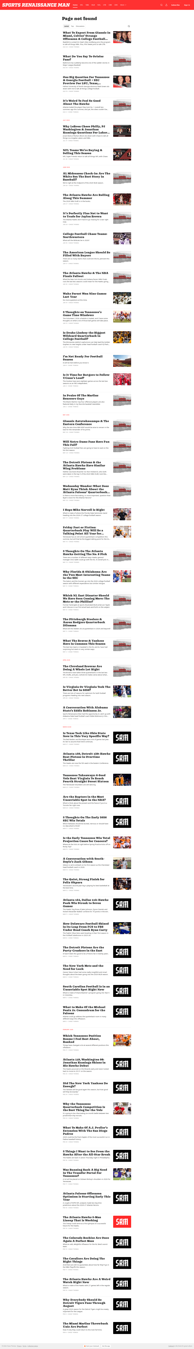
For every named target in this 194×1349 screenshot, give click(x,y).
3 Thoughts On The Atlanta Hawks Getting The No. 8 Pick (85, 553)
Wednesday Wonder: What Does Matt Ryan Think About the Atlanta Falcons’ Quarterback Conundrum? (86, 489)
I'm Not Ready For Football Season (83, 358)
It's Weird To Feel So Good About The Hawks (82, 102)
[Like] (64, 49)
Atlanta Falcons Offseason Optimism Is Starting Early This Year (86, 1196)
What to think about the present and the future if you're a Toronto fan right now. (85, 804)
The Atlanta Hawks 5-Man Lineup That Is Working (82, 1219)
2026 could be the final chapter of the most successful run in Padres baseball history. (86, 1138)
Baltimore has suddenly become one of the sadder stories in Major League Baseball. (86, 64)
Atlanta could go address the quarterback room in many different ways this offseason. (84, 1017)
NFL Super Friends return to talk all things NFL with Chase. (85, 156)
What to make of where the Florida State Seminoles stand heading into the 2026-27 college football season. (85, 514)
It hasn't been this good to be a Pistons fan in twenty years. (85, 953)
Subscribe (175, 5)
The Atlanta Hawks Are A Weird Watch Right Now (86, 1281)
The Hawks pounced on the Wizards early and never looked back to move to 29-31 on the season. (86, 1070)
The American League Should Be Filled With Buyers (86, 254)
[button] (75, 5)
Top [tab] (72, 26)
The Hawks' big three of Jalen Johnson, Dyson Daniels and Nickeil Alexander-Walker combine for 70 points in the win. (85, 910)
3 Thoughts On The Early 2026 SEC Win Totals (85, 819)
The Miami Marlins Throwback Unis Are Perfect (85, 1325)
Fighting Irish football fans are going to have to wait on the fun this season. (85, 449)
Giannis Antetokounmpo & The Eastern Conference (86, 423)
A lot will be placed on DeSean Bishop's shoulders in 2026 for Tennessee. (86, 1180)
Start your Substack (92, 1346)
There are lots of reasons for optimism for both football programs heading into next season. (84, 694)
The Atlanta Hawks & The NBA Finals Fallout (85, 275)
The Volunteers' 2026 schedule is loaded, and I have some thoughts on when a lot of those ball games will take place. (85, 319)
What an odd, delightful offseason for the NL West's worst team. (85, 1245)
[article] (97, 41)
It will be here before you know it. (76, 363)
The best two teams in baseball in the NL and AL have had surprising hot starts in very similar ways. (85, 648)
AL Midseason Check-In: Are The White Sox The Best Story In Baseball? (86, 176)
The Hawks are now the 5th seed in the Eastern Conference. (86, 763)
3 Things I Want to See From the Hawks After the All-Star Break (86, 1153)
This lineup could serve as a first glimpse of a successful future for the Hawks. (84, 1224)
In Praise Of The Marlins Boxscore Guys (80, 397)
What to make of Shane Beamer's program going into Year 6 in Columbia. (86, 994)
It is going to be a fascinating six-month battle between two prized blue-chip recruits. (86, 1114)
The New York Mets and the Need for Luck (83, 967)
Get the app (106, 1346)
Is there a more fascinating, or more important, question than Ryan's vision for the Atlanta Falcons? (86, 496)
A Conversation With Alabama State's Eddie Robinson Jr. (85, 709)
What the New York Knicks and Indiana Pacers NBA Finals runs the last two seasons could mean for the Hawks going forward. (85, 280)
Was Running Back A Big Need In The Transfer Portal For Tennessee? (85, 1173)
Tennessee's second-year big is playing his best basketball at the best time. (86, 886)
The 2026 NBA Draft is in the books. (77, 201)
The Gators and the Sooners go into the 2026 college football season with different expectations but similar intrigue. (86, 582)
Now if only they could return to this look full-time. (82, 1330)
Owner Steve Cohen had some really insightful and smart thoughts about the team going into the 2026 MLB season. (85, 973)
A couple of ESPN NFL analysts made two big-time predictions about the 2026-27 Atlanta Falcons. (82, 1204)
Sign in (187, 5)
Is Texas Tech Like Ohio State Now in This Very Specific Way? (86, 735)
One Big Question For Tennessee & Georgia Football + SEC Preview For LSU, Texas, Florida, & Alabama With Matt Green (86, 80)
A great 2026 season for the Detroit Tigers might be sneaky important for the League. (86, 1310)
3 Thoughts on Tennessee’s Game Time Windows (82, 314)
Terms (24, 1346)
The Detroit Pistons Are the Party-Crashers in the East (83, 949)
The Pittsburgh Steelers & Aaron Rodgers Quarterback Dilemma (84, 622)
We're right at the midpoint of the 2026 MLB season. (83, 183)
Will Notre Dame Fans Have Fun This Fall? (86, 443)
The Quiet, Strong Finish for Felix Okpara (84, 881)
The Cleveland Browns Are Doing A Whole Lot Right (82, 668)
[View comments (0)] (79, 49)
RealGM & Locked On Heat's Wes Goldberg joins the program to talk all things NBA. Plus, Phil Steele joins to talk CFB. (86, 43)
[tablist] (74, 26)
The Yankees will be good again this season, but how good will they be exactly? (85, 1090)
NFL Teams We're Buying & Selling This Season (82, 152)
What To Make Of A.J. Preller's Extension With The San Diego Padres (85, 1130)
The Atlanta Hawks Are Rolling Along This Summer (86, 196)
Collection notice (33, 1346)
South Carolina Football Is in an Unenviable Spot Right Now (86, 988)
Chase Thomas (74, 47)
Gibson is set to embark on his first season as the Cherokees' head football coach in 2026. (86, 866)
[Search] (161, 5)
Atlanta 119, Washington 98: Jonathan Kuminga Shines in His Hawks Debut (84, 1062)
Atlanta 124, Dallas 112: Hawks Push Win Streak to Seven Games (85, 903)
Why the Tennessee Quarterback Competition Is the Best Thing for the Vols (84, 1107)
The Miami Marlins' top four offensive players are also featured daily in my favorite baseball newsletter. (84, 403)
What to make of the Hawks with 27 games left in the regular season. (86, 1286)
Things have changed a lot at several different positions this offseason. (86, 1046)
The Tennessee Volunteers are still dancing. (79, 784)
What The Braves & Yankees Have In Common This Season (84, 642)
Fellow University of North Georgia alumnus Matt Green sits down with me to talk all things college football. (86, 87)
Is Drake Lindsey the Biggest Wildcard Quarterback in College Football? (84, 335)
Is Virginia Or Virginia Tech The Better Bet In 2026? (86, 688)
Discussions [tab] (80, 26)
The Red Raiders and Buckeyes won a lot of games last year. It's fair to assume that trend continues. (86, 740)
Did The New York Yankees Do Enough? (85, 1085)
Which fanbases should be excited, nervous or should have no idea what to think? (85, 824)
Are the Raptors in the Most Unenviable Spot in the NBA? (84, 798)
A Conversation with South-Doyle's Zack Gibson (83, 860)
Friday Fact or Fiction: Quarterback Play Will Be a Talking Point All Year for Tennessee (83, 530)
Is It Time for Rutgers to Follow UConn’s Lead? (86, 376)
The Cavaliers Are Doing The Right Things (84, 1260)
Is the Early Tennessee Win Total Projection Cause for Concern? (86, 839)
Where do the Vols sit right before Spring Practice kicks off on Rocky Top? (86, 845)
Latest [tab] (66, 26)
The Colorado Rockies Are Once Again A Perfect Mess (86, 1239)
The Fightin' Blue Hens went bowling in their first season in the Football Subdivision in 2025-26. (85, 934)
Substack (171, 1346)
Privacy (19, 1346)
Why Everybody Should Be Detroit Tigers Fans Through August (84, 1303)
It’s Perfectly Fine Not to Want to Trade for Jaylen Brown (85, 215)
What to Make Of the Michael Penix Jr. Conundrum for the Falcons (84, 1010)
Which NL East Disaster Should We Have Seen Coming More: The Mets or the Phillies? (86, 598)
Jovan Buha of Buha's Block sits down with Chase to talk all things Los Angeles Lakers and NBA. (85, 137)
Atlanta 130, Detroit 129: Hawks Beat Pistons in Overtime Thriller (86, 757)
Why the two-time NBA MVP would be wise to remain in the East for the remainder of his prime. (86, 428)
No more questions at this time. (75, 300)
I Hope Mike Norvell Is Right (84, 509)
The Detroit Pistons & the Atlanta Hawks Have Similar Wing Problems (84, 465)
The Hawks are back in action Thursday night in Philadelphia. (86, 1157)
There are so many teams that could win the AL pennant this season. (86, 260)
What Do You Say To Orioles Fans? (83, 58)
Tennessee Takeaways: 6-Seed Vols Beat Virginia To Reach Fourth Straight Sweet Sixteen (86, 778)
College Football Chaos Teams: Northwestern (85, 235)
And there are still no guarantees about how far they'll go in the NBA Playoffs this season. (86, 1266)
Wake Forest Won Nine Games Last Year (84, 295)
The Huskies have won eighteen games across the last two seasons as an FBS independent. (85, 382)
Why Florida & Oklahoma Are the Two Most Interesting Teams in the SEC (86, 575)
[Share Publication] (166, 5)
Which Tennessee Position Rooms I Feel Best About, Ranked (82, 1039)
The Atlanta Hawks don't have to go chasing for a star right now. (85, 220)
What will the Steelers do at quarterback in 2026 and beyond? (86, 628)
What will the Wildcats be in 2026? (76, 240)
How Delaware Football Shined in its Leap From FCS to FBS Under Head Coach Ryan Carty (86, 926)
